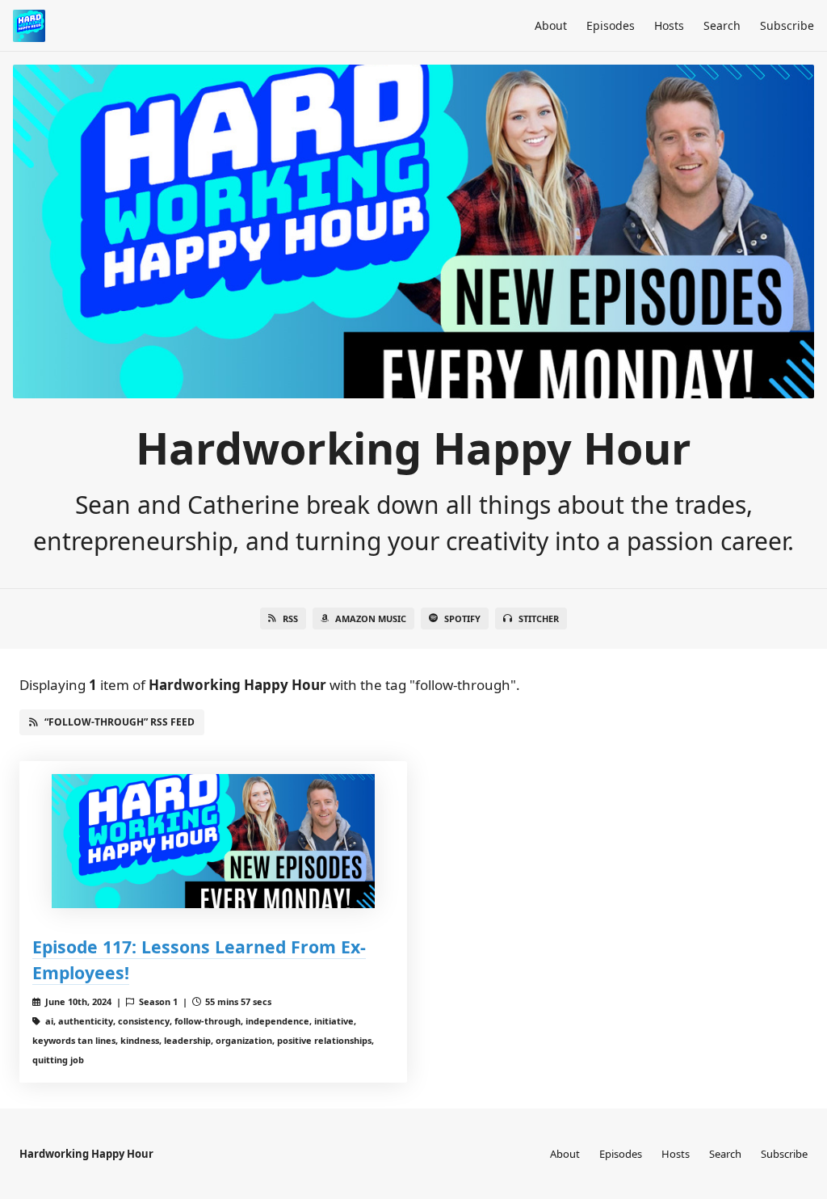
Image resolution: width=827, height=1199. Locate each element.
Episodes (610, 25)
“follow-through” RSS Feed (119, 722)
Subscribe (787, 25)
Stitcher (538, 618)
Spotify (462, 618)
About (551, 25)
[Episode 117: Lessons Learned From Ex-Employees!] (213, 841)
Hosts (669, 25)
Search (722, 25)
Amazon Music (370, 618)
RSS (290, 618)
